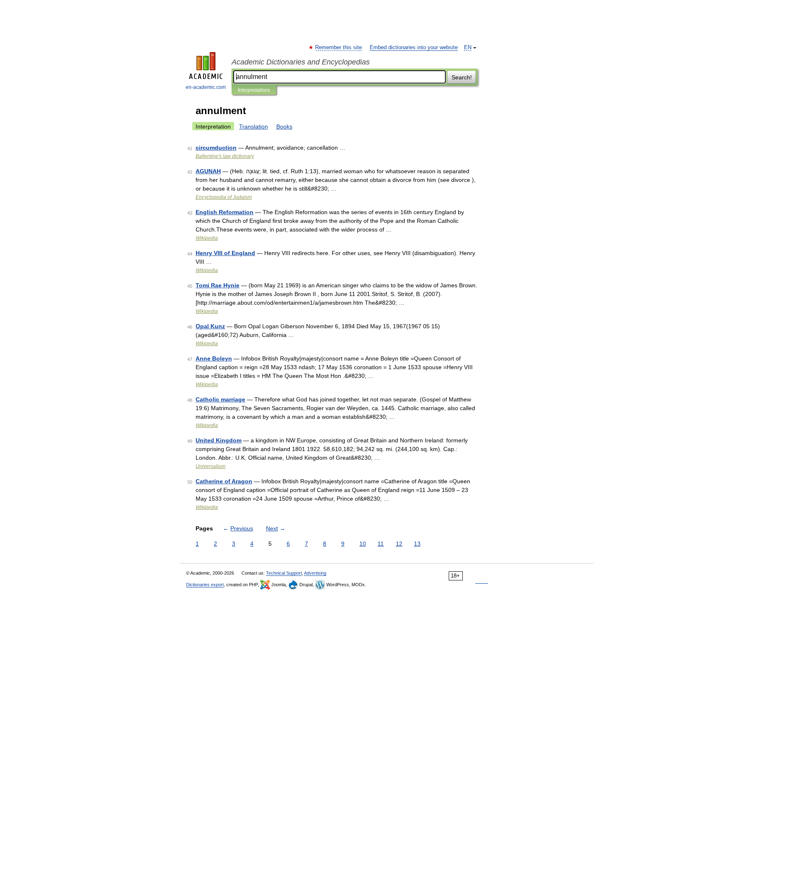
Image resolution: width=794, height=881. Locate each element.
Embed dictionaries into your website (414, 47)
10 (362, 543)
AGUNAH (208, 171)
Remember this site (339, 47)
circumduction (216, 147)
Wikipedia (207, 238)
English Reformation (225, 212)
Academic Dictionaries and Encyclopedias (301, 62)
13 (417, 543)
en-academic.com (206, 87)
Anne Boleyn (214, 358)
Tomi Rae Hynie (217, 285)
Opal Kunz (210, 326)
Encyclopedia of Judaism (224, 197)
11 (381, 543)
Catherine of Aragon (224, 481)
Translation (253, 126)
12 (399, 543)
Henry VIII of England (225, 253)
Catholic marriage (220, 399)
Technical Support (284, 573)
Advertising (315, 573)
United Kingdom (219, 440)
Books (284, 126)
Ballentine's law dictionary (225, 156)
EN (467, 47)
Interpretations (254, 90)
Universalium (210, 466)
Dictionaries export (205, 584)
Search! (462, 77)
